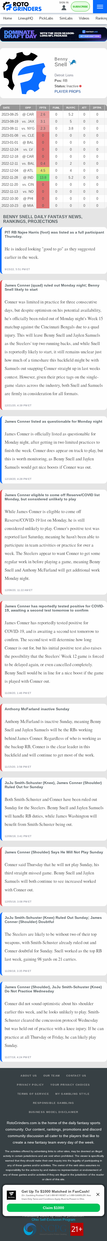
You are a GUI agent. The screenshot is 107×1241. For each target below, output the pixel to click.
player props (68, 92)
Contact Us (76, 1075)
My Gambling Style (72, 1093)
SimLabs (66, 18)
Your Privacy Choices (70, 1084)
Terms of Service (33, 1093)
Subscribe (80, 6)
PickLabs (46, 18)
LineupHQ (25, 18)
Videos (84, 18)
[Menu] (100, 6)
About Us (29, 1075)
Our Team (51, 1075)
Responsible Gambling (53, 1102)
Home (7, 18)
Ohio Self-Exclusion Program (53, 1220)
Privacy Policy (30, 1084)
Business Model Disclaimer (53, 1112)
